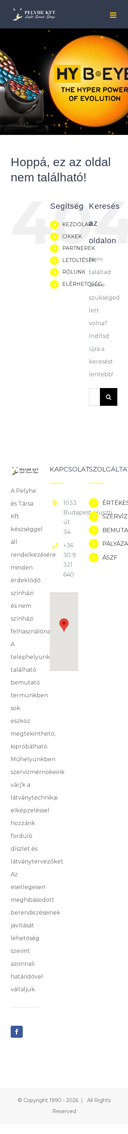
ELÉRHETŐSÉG (82, 284)
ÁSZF (109, 557)
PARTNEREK (78, 248)
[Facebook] (17, 1032)
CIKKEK (72, 236)
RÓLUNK (73, 272)
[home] (25, 472)
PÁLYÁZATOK (109, 543)
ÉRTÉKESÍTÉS (109, 503)
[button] (64, 625)
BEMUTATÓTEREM (109, 530)
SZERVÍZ (109, 516)
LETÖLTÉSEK (79, 260)
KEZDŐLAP (77, 224)
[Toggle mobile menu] (113, 15)
